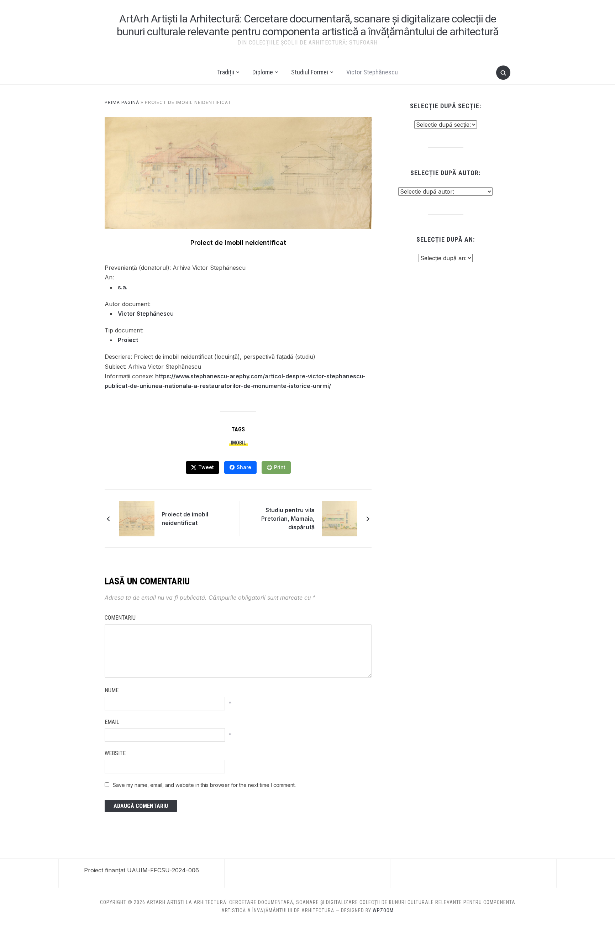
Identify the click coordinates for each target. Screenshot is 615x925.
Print (279, 467)
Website (115, 753)
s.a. (122, 287)
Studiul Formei (309, 72)
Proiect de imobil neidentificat (185, 518)
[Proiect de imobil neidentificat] (137, 517)
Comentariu (120, 617)
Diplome (262, 72)
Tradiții (225, 72)
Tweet (206, 467)
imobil (238, 443)
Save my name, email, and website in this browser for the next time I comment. (204, 785)
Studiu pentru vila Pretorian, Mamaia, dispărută (288, 518)
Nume (112, 690)
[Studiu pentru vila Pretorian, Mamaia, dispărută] (339, 517)
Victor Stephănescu (372, 72)
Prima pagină (122, 102)
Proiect (128, 339)
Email (112, 722)
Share (244, 467)
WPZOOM (383, 910)
